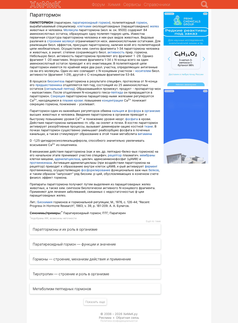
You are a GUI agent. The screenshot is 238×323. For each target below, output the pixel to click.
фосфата (131, 119)
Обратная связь (127, 317)
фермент (151, 166)
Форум (98, 4)
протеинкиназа (41, 162)
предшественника (49, 85)
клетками (84, 26)
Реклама (105, 317)
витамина (145, 134)
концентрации (112, 100)
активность (116, 52)
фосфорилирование (95, 170)
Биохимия (44, 202)
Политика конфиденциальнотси (119, 320)
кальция (118, 111)
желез (154, 26)
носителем (143, 71)
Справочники (157, 4)
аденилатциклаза (67, 159)
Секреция (58, 96)
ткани (148, 126)
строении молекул (60, 41)
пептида (117, 92)
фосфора (134, 111)
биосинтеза (55, 81)
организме (152, 111)
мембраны (147, 155)
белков (154, 170)
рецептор (115, 155)
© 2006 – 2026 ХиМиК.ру (119, 314)
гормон (141, 22)
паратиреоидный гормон (91, 22)
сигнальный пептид (59, 89)
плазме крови (72, 100)
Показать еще (95, 302)
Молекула (71, 30)
